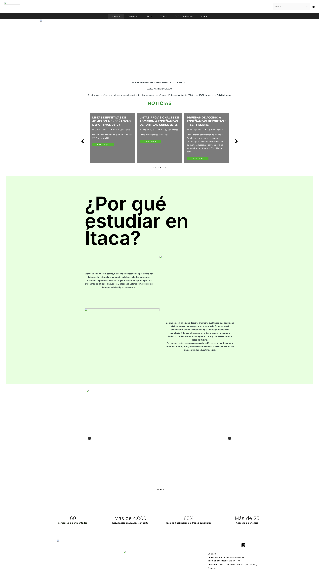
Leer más (103, 141)
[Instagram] (313, 6)
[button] (82, 141)
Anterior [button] (89, 438)
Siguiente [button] (229, 438)
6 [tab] (165, 168)
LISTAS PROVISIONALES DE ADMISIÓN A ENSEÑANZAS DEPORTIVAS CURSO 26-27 (112, 121)
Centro (117, 16)
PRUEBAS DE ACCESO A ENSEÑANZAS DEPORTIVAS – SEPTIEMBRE (159, 121)
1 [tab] (153, 168)
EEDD (162, 16)
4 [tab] (161, 168)
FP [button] (148, 16)
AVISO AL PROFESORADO (205, 117)
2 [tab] (156, 168)
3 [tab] (158, 168)
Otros (202, 16)
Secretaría (132, 16)
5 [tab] (163, 168)
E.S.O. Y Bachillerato (184, 16)
